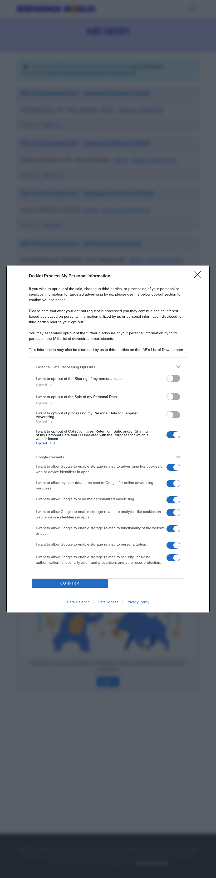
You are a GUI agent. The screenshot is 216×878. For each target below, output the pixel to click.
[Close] (199, 276)
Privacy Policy (137, 602)
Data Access (108, 602)
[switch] (173, 378)
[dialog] (108, 439)
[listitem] (108, 367)
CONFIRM (70, 583)
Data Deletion (78, 602)
